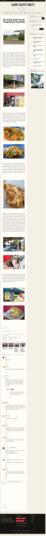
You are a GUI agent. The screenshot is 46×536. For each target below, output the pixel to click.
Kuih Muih (25, 13)
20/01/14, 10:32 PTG (12, 390)
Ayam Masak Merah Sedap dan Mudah (38, 55)
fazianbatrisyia (7, 415)
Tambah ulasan (4, 483)
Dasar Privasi (28, 530)
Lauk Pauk (11, 13)
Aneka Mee (21, 13)
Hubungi (39, 13)
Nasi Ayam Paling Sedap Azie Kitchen (38, 46)
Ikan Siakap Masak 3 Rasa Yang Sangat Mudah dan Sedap (38, 38)
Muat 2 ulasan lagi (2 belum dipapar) (14, 481)
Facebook (32, 518)
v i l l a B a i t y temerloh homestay (10, 447)
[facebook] (19, 9)
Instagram (32, 519)
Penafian (32, 530)
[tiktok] (24, 9)
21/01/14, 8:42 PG (7, 403)
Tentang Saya (19, 530)
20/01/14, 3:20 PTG (7, 376)
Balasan (6, 362)
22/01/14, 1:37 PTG (7, 416)
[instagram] (21, 9)
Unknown (6, 425)
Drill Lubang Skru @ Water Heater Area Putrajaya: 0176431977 (14, 459)
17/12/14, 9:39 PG (7, 460)
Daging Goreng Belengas (38, 65)
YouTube (32, 521)
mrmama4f (6, 366)
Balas (6, 361)
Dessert (29, 13)
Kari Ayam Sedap (36, 58)
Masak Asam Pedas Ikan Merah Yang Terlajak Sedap (38, 62)
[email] (26, 9)
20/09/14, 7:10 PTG (7, 448)
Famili (35, 13)
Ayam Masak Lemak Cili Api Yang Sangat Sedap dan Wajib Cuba (38, 50)
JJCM (14, 17)
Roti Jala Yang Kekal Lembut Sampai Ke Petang (37, 42)
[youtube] (22, 9)
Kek (32, 13)
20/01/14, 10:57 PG (7, 367)
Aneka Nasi (16, 13)
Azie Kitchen (22, 4)
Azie (10, 389)
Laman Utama (6, 13)
